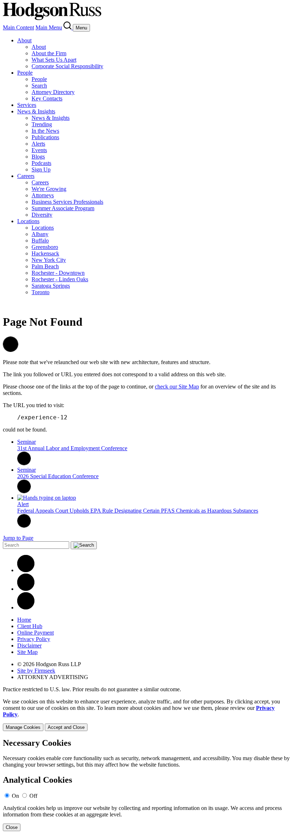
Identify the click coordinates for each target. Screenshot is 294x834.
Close (12, 827)
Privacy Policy (33, 639)
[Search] (68, 27)
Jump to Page (18, 538)
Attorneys (43, 195)
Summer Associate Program (63, 208)
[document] (147, 784)
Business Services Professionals (67, 202)
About (24, 40)
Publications (45, 137)
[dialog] (147, 714)
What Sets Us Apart (54, 60)
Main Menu (48, 27)
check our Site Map (177, 386)
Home (24, 620)
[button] (10, 350)
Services (26, 105)
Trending (42, 124)
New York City (49, 260)
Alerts (38, 144)
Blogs (38, 157)
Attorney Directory (53, 92)
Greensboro (45, 247)
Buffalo (40, 240)
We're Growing (49, 189)
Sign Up (41, 169)
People (25, 73)
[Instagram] (25, 607)
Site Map (27, 652)
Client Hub (29, 626)
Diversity (42, 215)
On (15, 796)
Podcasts (41, 163)
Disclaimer (29, 645)
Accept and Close (66, 727)
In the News (45, 131)
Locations (28, 221)
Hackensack (45, 253)
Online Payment (35, 633)
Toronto (40, 292)
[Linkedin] (25, 570)
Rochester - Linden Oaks (60, 279)
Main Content (18, 27)
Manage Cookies (23, 727)
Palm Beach (45, 266)
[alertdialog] (147, 784)
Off (33, 796)
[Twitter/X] (25, 589)
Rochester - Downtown (58, 273)
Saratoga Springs (51, 286)
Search (39, 86)
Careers (25, 176)
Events (39, 150)
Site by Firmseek (36, 671)
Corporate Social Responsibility (67, 66)
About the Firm (49, 53)
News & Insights (36, 111)
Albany (40, 234)
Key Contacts (47, 98)
